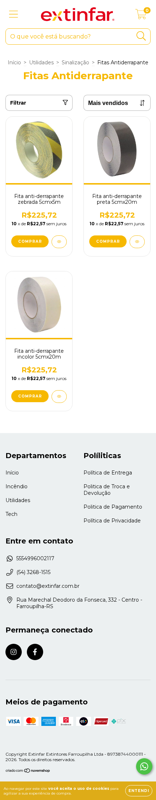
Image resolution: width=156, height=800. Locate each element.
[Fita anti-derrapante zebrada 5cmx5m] (59, 241)
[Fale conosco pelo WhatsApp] (144, 766)
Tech (11, 514)
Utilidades (41, 62)
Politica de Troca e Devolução (106, 489)
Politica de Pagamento (112, 507)
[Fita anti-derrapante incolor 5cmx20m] (59, 396)
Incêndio (16, 486)
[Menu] (13, 14)
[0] (141, 16)
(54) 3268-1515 (33, 572)
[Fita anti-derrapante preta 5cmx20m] (137, 241)
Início (14, 62)
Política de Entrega (107, 472)
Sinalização (75, 62)
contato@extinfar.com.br (47, 586)
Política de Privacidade (112, 520)
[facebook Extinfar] (35, 652)
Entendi (138, 790)
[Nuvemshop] (28, 771)
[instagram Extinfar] (13, 652)
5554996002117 (35, 558)
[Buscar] (141, 36)
